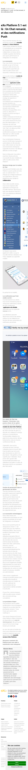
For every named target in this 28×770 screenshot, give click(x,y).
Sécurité (15, 715)
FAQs (2, 739)
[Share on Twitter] (26, 385)
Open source (16, 711)
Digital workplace (4, 721)
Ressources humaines (5, 705)
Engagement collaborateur (19, 730)
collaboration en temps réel (11, 52)
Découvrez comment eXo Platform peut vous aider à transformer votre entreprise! (11, 642)
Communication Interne (6, 703)
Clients (2, 746)
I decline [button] (17, 764)
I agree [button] (16, 762)
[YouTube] (14, 696)
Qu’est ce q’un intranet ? (19, 721)
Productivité (16, 710)
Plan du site (3, 764)
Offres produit (4, 741)
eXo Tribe (6, 128)
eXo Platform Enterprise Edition (11, 529)
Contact (2, 766)
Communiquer (17, 705)
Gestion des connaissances (7, 726)
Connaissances (17, 708)
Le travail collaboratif (18, 728)
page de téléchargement (11, 621)
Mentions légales (4, 761)
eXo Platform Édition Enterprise (13, 618)
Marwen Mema (8, 649)
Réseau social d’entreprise (6, 731)
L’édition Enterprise (8, 117)
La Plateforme (17, 703)
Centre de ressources (5, 744)
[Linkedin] (9, 696)
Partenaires (3, 748)
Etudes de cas (10, 8)
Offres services (4, 743)
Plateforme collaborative (19, 723)
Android (8, 86)
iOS (4, 86)
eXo (19, 629)
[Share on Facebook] (26, 381)
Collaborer (16, 706)
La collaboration (17, 726)
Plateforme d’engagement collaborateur (6, 729)
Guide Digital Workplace (19, 725)
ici (16, 122)
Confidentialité (4, 759)
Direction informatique (5, 706)
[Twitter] (11, 696)
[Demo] (15, 2)
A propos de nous (4, 749)
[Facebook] (16, 696)
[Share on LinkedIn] (26, 388)
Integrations (16, 713)
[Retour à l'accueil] (3, 3)
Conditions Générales (5, 758)
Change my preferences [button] (16, 766)
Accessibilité (3, 763)
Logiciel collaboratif (5, 723)
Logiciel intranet (4, 725)
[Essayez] (12, 2)
